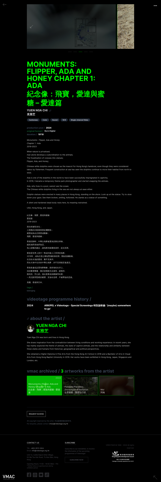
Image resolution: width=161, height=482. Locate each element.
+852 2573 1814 (37, 448)
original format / (35, 131)
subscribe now (76, 460)
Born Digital (50, 131)
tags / (30, 287)
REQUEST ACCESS (36, 414)
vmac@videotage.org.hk (58, 424)
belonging (31, 291)
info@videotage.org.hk (40, 451)
